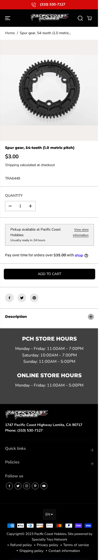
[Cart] (89, 18)
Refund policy (19, 553)
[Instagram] (26, 486)
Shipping (12, 165)
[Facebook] (9, 298)
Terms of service (75, 553)
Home (10, 33)
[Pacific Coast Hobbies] (49, 18)
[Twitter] (22, 298)
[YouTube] (44, 486)
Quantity (14, 195)
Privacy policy (46, 553)
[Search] (80, 18)
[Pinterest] (34, 298)
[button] (8, 18)
